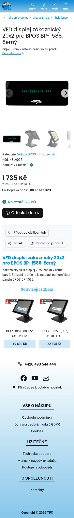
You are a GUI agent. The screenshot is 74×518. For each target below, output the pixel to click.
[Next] (65, 93)
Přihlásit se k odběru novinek (39, 387)
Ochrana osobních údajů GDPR (37, 424)
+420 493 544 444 (40, 364)
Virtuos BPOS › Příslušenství (36, 154)
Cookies (37, 431)
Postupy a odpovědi (37, 467)
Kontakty (37, 490)
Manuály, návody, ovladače (37, 460)
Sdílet (17, 243)
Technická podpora (37, 453)
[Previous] (8, 93)
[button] (44, 6)
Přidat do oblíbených (29, 232)
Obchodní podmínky (37, 417)
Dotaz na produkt (50, 243)
